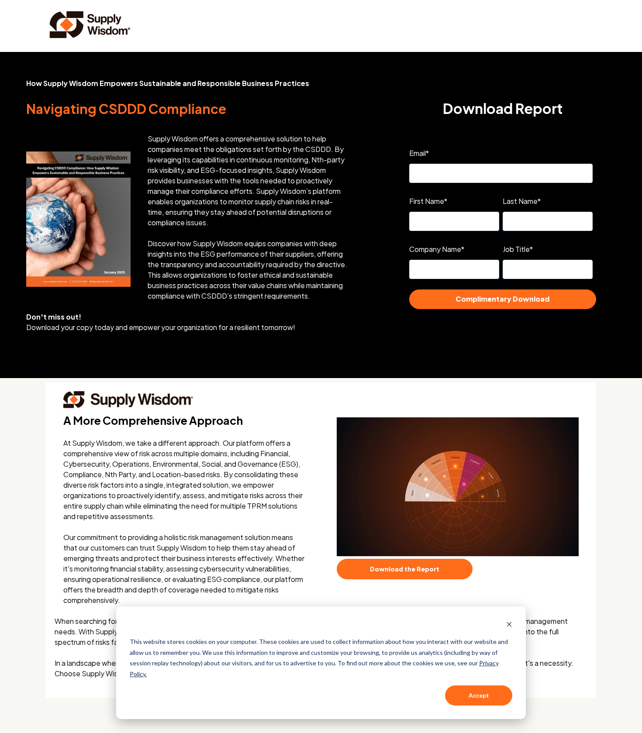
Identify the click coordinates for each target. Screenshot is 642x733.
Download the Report (404, 569)
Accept (479, 695)
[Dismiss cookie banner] (509, 625)
